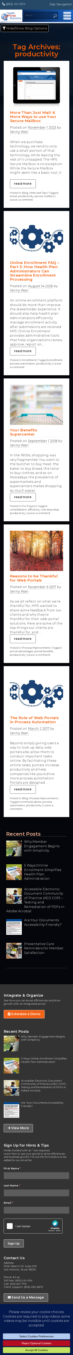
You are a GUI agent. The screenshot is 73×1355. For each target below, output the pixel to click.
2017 (52, 587)
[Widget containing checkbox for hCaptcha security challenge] (33, 1226)
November (37, 127)
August (34, 286)
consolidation (18, 509)
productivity (26, 196)
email (13, 196)
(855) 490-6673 (33, 1287)
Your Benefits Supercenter (23, 432)
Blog (25, 192)
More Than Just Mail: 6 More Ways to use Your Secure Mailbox (33, 116)
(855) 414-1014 (15, 4)
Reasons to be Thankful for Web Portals (34, 578)
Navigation (66, 16)
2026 (49, 286)
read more (23, 183)
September (37, 441)
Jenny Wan (19, 132)
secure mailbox (44, 196)
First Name (12, 1168)
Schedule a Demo (25, 1014)
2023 (52, 127)
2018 (53, 441)
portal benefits (43, 651)
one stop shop (50, 509)
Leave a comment (21, 199)
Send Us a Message (27, 1297)
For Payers (29, 506)
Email (8, 1202)
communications (30, 801)
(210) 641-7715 (18, 1283)
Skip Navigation (60, 4)
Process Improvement (36, 647)
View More (20, 1128)
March (33, 728)
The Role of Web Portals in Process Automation (34, 719)
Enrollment (29, 360)
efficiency (34, 509)
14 (42, 286)
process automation (22, 363)
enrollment (55, 360)
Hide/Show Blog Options (26, 28)
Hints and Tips (38, 192)
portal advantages (21, 651)
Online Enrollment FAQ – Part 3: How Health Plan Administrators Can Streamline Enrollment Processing (34, 270)
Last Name (12, 1185)
